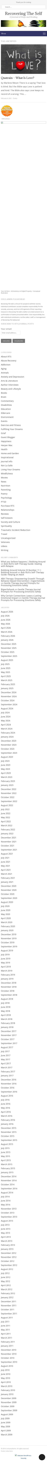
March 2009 (6, 1434)
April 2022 (6, 821)
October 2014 (7, 1184)
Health (4, 449)
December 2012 (8, 1253)
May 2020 (5, 914)
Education (6, 409)
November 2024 (8, 696)
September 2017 (9, 1043)
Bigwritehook (7, 589)
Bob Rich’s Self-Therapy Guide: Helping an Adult (22, 573)
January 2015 (7, 1172)
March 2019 (6, 970)
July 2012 (5, 1273)
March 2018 (6, 1019)
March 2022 (6, 825)
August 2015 (7, 1144)
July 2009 (5, 1418)
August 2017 (7, 1047)
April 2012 (6, 1285)
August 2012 (7, 1269)
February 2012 (8, 1293)
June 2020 (5, 910)
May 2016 (5, 1107)
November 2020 (8, 890)
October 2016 (7, 1087)
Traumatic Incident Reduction (15, 530)
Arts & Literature (9, 380)
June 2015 (5, 1152)
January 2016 (7, 1124)
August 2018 (7, 999)
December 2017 (8, 1031)
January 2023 (7, 785)
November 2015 (8, 1132)
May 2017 (5, 1059)
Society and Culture (10, 522)
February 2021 (8, 878)
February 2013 (8, 1245)
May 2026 (5, 623)
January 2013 (7, 1249)
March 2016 (6, 1116)
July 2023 (5, 761)
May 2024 (5, 720)
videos (4, 546)
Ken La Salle (7, 465)
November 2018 (8, 986)
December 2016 (8, 1079)
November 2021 (8, 841)
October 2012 (7, 1261)
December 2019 (8, 934)
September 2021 (9, 849)
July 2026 (5, 615)
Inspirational (7, 457)
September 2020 (9, 898)
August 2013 (7, 1220)
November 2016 (8, 1083)
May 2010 (5, 1378)
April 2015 (6, 1160)
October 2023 (7, 748)
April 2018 (6, 1015)
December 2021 (8, 837)
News (3, 481)
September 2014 (9, 1188)
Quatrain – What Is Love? (17, 78)
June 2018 (5, 1007)
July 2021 (5, 857)
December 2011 (8, 1301)
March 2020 (6, 922)
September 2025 (9, 656)
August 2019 (7, 950)
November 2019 (8, 938)
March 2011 (6, 1337)
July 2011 (5, 1321)
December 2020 (8, 886)
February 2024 (8, 732)
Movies (4, 477)
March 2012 (6, 1289)
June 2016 (5, 1103)
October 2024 (7, 700)
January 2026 (7, 640)
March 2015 (6, 1164)
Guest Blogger (8, 437)
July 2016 (5, 1099)
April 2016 (6, 1112)
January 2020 (7, 930)
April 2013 (6, 1237)
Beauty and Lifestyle (11, 388)
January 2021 (7, 882)
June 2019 (5, 958)
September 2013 (9, 1216)
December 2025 (8, 644)
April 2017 (6, 1063)
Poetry (15, 98)
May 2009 (5, 1426)
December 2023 (8, 740)
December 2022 (8, 789)
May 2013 (5, 1233)
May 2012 (5, 1281)
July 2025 (5, 664)
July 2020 (5, 906)
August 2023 (7, 757)
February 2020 (8, 926)
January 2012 (7, 1297)
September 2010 (9, 1362)
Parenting (6, 489)
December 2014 (8, 1176)
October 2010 (7, 1358)
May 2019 (5, 962)
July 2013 (5, 1224)
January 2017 (7, 1075)
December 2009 (8, 1398)
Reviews (5, 514)
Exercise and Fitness (11, 425)
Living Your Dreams (10, 469)
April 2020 (6, 918)
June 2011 (5, 1325)
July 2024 (5, 712)
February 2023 (8, 781)
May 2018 (5, 1011)
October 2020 (7, 894)
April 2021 (6, 869)
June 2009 (5, 1422)
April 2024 (6, 724)
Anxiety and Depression (12, 376)
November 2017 (8, 1035)
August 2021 (7, 853)
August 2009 (7, 1414)
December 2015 (8, 1128)
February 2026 (8, 636)
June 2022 (5, 813)
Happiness (6, 441)
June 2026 (5, 619)
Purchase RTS (7, 505)
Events (4, 421)
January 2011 (7, 1345)
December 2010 (8, 1349)
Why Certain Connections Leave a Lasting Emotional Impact (21, 596)
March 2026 (6, 631)
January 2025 (7, 688)
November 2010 (8, 1354)
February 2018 (8, 1023)
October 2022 (7, 797)
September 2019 (9, 946)
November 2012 (8, 1257)
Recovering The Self (23, 13)
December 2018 (8, 982)
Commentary (7, 401)
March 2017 (6, 1067)
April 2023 (6, 773)
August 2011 (7, 1317)
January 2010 (7, 1394)
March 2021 (6, 874)
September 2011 (9, 1313)
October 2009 (7, 1406)
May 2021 (5, 865)
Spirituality (6, 526)
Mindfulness (7, 473)
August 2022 (7, 805)
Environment (7, 417)
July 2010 (5, 1370)
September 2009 (9, 1410)
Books (4, 392)
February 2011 (8, 1341)
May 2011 (5, 1329)
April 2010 (6, 1382)
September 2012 (9, 1265)
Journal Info (6, 461)
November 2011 (8, 1305)
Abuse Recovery (8, 360)
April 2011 (6, 1333)
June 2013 (5, 1228)
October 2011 (7, 1309)
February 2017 (8, 1071)
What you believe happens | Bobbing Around (23, 561)
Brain (3, 397)
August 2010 (7, 1366)
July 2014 (5, 1196)
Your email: (6, 329)
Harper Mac (6, 445)
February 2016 (8, 1120)
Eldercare (5, 413)
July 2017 (5, 1051)
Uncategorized (8, 538)
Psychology (6, 497)
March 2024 (6, 728)
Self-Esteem (7, 518)
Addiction (5, 364)
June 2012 (5, 1277)
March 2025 (6, 680)
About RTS (6, 356)
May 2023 (5, 769)
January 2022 (7, 833)
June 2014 (5, 1200)
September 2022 (9, 801)
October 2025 (7, 652)
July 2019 (5, 954)
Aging (4, 368)
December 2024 (8, 692)
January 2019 (7, 978)
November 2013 (8, 1208)
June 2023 (5, 765)
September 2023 (9, 753)
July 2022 (5, 809)
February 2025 (8, 684)
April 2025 (6, 676)
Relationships (7, 509)
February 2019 (8, 974)
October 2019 (7, 942)
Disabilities (6, 405)
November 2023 (8, 744)
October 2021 (7, 845)
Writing (4, 550)
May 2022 (5, 817)
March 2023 (6, 777)
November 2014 (8, 1180)
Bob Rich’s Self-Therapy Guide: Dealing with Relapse (21, 564)
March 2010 (6, 1386)
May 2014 (5, 1204)
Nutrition (5, 485)
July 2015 (5, 1148)
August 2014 (7, 1192)
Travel (4, 534)
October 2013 (7, 1212)
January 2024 (7, 736)
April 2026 (6, 627)
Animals (5, 372)
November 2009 (8, 1402)
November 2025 (8, 648)
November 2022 (8, 793)
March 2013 (6, 1241)
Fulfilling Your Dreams (12, 429)
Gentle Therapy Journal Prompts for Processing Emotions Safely (20, 584)
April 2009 (6, 1430)
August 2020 (7, 902)
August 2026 (7, 611)
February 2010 (8, 1390)
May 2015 (5, 1156)
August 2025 (7, 660)
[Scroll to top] (42, 1457)
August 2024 (7, 708)
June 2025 (5, 668)
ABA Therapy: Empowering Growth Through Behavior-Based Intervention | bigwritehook (22, 579)
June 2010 (5, 1374)
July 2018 (5, 1003)
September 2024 (9, 704)
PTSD (3, 501)
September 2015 (9, 1140)
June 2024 (5, 716)
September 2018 (9, 995)
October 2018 (7, 990)
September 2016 (9, 1091)
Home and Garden (10, 453)
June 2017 (5, 1055)
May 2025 (5, 672)
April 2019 (6, 966)
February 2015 (8, 1168)
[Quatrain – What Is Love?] (23, 46)
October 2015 (7, 1136)
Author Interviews (9, 384)
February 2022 (8, 829)
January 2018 (7, 1027)
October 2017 (7, 1039)
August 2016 (7, 1095)
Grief (3, 433)
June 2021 (5, 861)
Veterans (5, 542)
